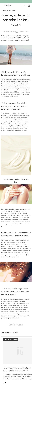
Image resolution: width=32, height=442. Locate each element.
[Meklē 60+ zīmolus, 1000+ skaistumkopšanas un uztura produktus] (20, 5)
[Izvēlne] (2, 6)
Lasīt (4, 383)
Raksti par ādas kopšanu (9, 10)
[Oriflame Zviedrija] (8, 5)
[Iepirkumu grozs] (29, 5)
